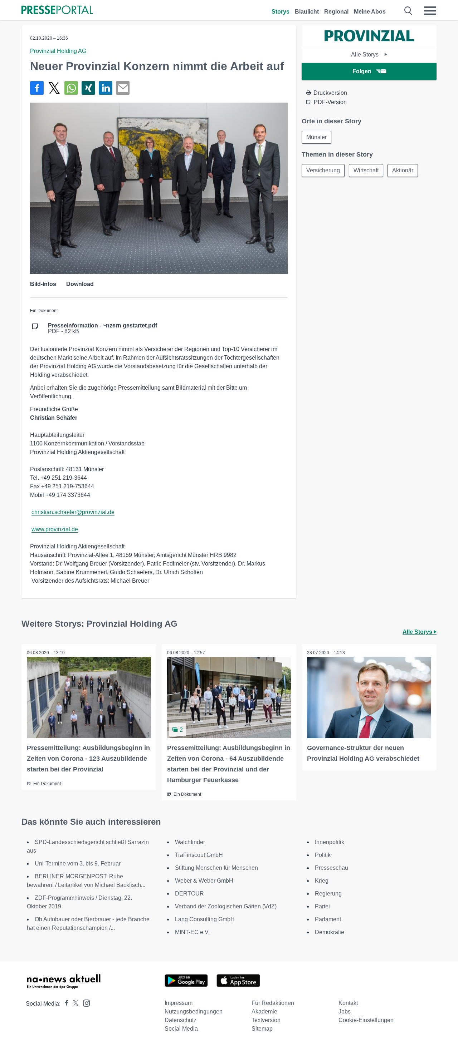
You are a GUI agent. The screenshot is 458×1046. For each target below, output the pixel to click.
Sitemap (262, 1029)
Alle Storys (365, 54)
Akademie (264, 1011)
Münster (316, 137)
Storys (280, 12)
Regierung (328, 893)
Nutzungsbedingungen (194, 1011)
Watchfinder (190, 842)
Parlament (328, 919)
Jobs (344, 1011)
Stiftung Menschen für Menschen (216, 868)
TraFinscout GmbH (199, 855)
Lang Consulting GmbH (205, 919)
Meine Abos (370, 12)
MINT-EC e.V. (192, 932)
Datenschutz (180, 1020)
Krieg (321, 881)
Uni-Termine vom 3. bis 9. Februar (78, 863)
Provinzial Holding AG (58, 51)
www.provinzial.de (54, 529)
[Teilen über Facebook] (37, 88)
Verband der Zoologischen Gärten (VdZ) (226, 906)
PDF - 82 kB (102, 328)
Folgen (361, 71)
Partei (322, 906)
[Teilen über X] (54, 88)
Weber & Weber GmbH (204, 881)
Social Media (181, 1029)
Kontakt (348, 1003)
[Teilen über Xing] (88, 88)
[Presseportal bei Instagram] (84, 1003)
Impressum (179, 1003)
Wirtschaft (366, 170)
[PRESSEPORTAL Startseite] (57, 10)
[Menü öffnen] (430, 11)
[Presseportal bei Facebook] (64, 1004)
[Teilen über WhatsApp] (71, 88)
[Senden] (123, 88)
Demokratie (329, 932)
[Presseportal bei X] (73, 1004)
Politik (323, 855)
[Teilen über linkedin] (105, 88)
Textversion (266, 1020)
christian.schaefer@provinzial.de (72, 512)
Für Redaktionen (273, 1003)
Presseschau (331, 868)
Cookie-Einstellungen (366, 1020)
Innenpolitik (329, 842)
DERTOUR (189, 893)
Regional (336, 12)
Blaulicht (307, 12)
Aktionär (402, 170)
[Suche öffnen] (408, 11)
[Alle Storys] (369, 39)
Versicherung (323, 170)
